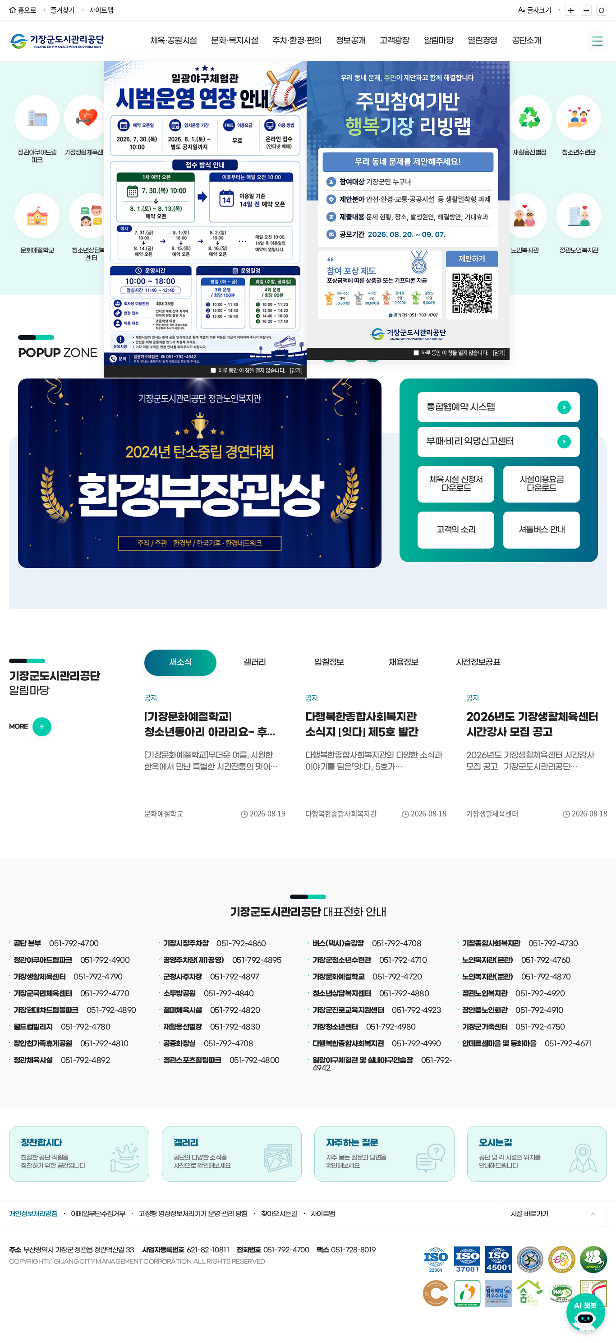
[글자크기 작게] (586, 10)
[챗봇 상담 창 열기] (585, 1311)
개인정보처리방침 (33, 1214)
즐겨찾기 (62, 10)
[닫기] (296, 370)
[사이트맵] (597, 41)
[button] (180, 663)
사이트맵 (101, 10)
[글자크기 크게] (570, 10)
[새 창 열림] (593, 1249)
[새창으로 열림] (200, 473)
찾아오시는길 (279, 1214)
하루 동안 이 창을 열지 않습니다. (251, 370)
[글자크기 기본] (601, 10)
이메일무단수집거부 (98, 1214)
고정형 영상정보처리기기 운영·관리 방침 (193, 1214)
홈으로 (27, 10)
